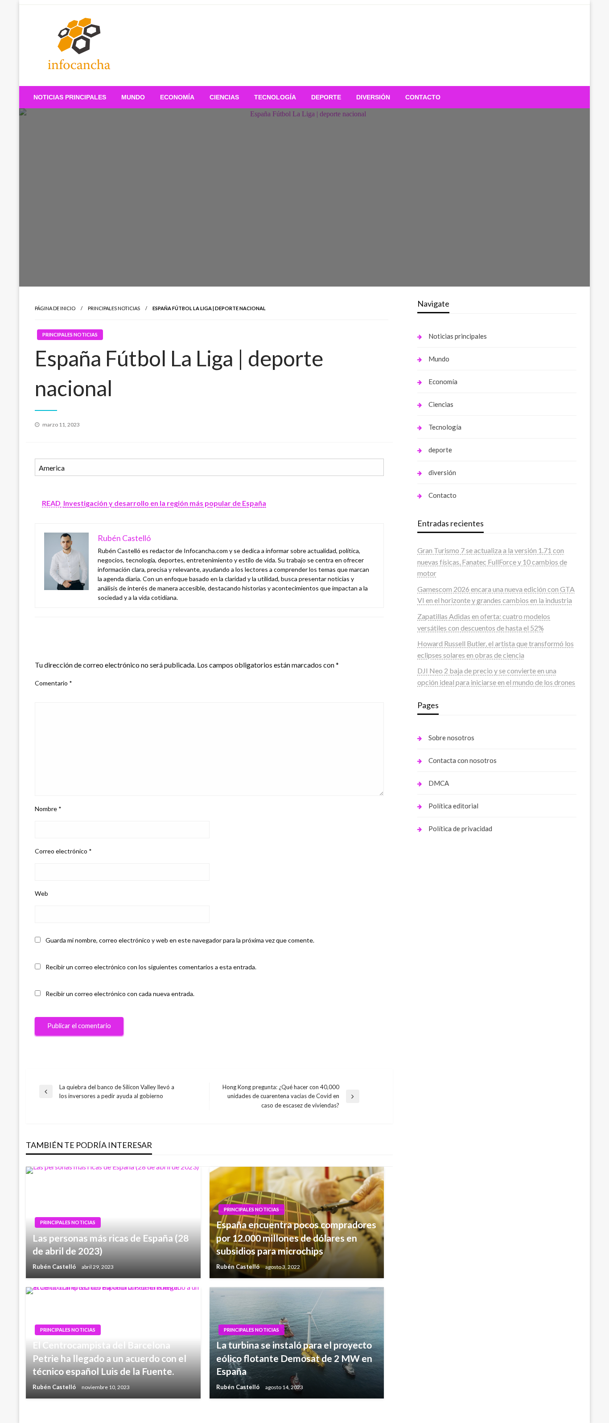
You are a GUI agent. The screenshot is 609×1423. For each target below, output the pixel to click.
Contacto (422, 97)
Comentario (53, 683)
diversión (373, 97)
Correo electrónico (63, 851)
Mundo (133, 97)
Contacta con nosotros (462, 760)
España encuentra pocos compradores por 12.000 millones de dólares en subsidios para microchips (296, 1237)
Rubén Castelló (55, 1266)
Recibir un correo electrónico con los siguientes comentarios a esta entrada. (150, 967)
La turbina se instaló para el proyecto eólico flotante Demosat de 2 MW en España (294, 1358)
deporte (326, 97)
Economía (177, 97)
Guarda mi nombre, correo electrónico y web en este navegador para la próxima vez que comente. (179, 940)
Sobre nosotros (451, 738)
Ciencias (224, 97)
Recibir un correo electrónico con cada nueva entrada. (119, 993)
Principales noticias (114, 308)
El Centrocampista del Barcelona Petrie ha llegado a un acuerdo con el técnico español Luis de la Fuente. (109, 1358)
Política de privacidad (460, 828)
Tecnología (275, 97)
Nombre (48, 808)
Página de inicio (55, 308)
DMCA (438, 783)
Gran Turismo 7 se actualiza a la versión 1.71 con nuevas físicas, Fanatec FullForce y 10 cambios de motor (492, 561)
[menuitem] (70, 97)
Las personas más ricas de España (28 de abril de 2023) (111, 1244)
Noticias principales (69, 97)
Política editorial (453, 806)
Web (41, 893)
